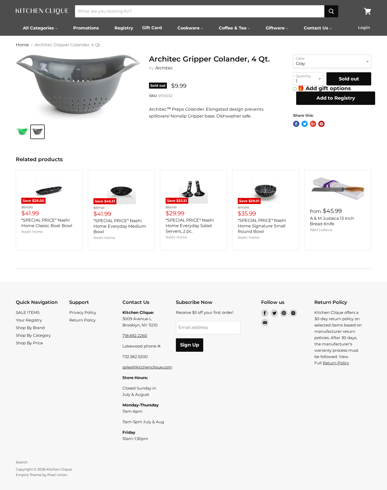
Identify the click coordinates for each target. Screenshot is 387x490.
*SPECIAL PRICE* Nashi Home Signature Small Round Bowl (262, 226)
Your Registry (29, 320)
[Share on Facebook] (296, 124)
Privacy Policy (82, 312)
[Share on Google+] (313, 124)
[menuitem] (37, 28)
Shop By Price (29, 342)
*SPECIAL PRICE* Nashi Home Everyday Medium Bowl (119, 226)
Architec (164, 67)
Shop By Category (33, 335)
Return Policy (82, 320)
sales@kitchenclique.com (147, 367)
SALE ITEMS (27, 312)
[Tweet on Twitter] (304, 124)
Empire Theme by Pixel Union (41, 475)
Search (22, 462)
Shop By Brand (30, 327)
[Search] (331, 11)
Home (22, 45)
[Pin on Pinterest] (321, 124)
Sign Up (189, 345)
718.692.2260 (134, 335)
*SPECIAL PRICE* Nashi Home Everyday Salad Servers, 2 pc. (190, 226)
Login (364, 27)
